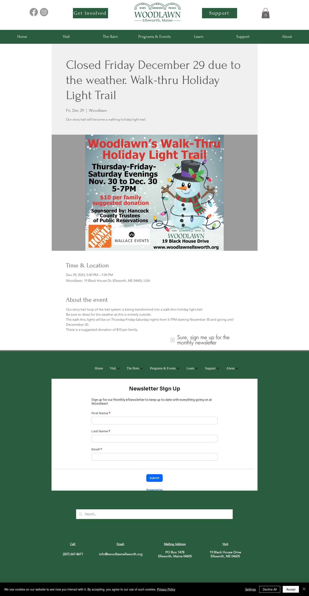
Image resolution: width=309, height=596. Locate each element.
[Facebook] (34, 12)
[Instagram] (44, 12)
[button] (265, 13)
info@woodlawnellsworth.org (121, 554)
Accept (290, 589)
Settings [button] (250, 589)
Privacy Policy (166, 589)
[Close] (303, 589)
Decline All (270, 589)
